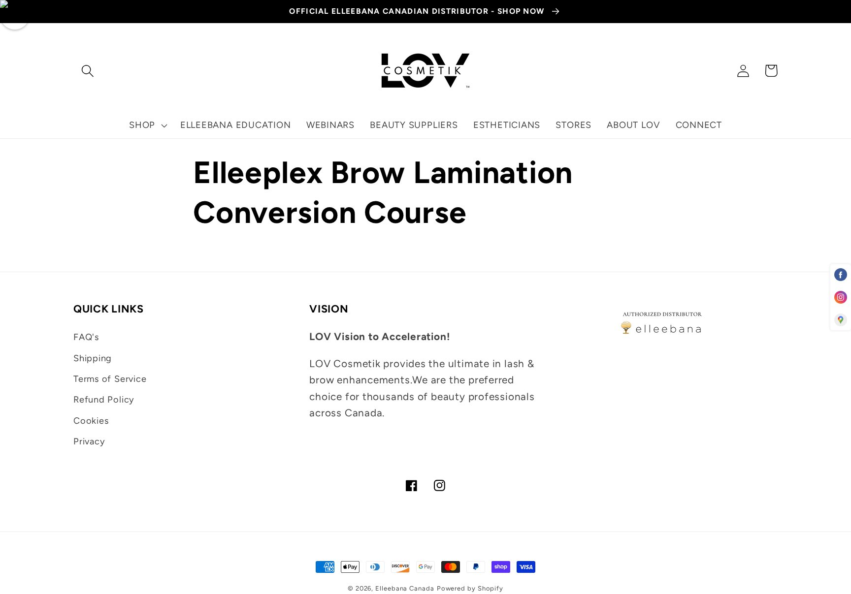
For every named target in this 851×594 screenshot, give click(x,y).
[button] (87, 71)
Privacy (89, 441)
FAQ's (86, 337)
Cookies (90, 420)
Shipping (92, 358)
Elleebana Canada (404, 588)
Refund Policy (103, 399)
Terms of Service (109, 379)
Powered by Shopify (470, 588)
